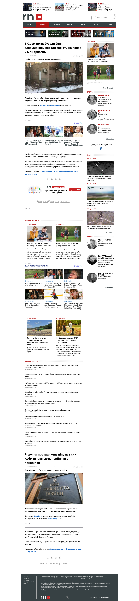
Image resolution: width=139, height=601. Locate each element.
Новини (42, 24)
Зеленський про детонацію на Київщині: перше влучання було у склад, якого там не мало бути (52, 424)
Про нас (25, 577)
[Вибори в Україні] (104, 37)
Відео (96, 24)
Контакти (26, 578)
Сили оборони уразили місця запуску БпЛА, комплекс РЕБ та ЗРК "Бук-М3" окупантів (53, 442)
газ (47, 564)
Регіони (69, 24)
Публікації (56, 24)
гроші (57, 201)
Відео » (89, 155)
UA (113, 15)
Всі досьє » (109, 287)
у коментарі (52, 519)
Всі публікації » (108, 88)
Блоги (110, 24)
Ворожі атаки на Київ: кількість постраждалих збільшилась (47, 410)
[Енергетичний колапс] (35, 37)
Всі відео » (110, 232)
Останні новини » (31, 361)
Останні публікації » (32, 220)
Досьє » (90, 236)
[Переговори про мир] (81, 37)
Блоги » (90, 92)
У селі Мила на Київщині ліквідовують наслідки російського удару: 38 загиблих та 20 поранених (51, 366)
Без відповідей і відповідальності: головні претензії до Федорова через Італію (52, 433)
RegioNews (44, 105)
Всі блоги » (110, 139)
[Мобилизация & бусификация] (58, 37)
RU (115, 15)
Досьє (83, 24)
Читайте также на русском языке (63, 56)
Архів (24, 583)
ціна (57, 564)
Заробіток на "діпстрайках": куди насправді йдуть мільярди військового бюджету (52, 393)
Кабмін (42, 564)
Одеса (40, 201)
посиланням (55, 105)
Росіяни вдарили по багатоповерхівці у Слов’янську (44, 417)
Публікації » (91, 41)
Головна (29, 24)
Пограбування (65, 201)
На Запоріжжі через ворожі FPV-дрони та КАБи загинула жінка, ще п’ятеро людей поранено (53, 384)
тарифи (52, 564)
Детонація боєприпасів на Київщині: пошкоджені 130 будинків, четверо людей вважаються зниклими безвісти (52, 402)
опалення (64, 564)
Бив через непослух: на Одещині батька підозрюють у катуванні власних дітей (52, 375)
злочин (45, 201)
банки (52, 201)
